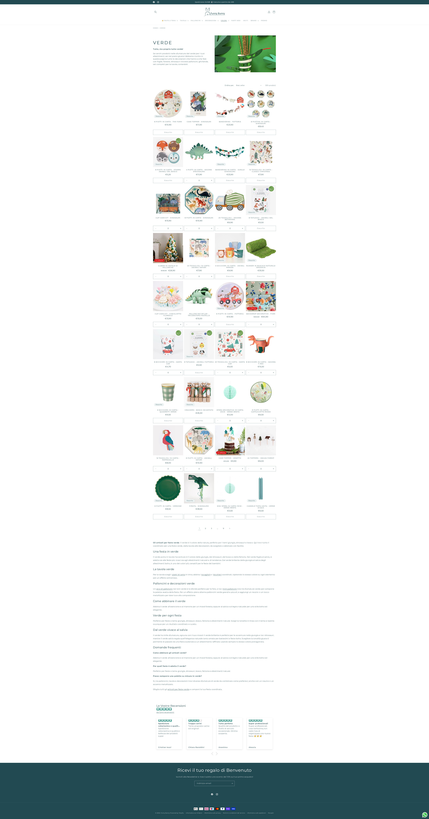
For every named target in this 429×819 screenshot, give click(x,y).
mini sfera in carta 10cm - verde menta (230, 507)
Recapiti (271, 813)
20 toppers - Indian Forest (261, 458)
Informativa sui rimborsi (194, 813)
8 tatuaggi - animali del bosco (261, 218)
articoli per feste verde (178, 689)
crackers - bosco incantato (199, 410)
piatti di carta (178, 575)
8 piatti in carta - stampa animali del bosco (168, 170)
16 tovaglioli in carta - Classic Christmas (261, 170)
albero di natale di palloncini (168, 266)
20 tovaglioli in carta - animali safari (199, 266)
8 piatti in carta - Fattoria (230, 314)
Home (155, 28)
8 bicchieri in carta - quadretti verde (168, 411)
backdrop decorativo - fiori (260, 314)
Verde (162, 28)
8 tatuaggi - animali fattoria (199, 362)
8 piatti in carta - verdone (168, 506)
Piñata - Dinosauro (199, 506)
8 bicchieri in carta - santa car (168, 363)
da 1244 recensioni (165, 712)
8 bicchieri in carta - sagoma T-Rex (261, 363)
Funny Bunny (165, 813)
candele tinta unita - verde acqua (261, 507)
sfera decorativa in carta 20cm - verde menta (230, 411)
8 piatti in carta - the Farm (168, 122)
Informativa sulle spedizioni (256, 813)
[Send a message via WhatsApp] (425, 815)
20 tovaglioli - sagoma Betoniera (230, 218)
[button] (155, 11)
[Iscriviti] (232, 783)
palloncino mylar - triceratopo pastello (199, 314)
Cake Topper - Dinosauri (199, 122)
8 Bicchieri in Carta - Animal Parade (230, 266)
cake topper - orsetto (230, 458)
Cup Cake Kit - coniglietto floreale (168, 314)
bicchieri (217, 575)
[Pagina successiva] (229, 528)
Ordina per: (229, 85)
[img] (215, 709)
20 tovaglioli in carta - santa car (230, 363)
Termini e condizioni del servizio (234, 813)
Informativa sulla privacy (212, 813)
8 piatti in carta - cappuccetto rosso (261, 411)
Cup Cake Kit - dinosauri (168, 218)
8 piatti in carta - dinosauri (199, 218)
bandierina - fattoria (230, 122)
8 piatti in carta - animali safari (199, 459)
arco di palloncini (164, 589)
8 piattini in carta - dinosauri (261, 122)
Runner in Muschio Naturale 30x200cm (260, 266)
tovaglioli (205, 575)
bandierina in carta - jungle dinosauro (230, 170)
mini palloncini (230, 589)
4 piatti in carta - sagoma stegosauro (199, 170)
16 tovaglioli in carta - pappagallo (168, 459)
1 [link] (199, 528)
